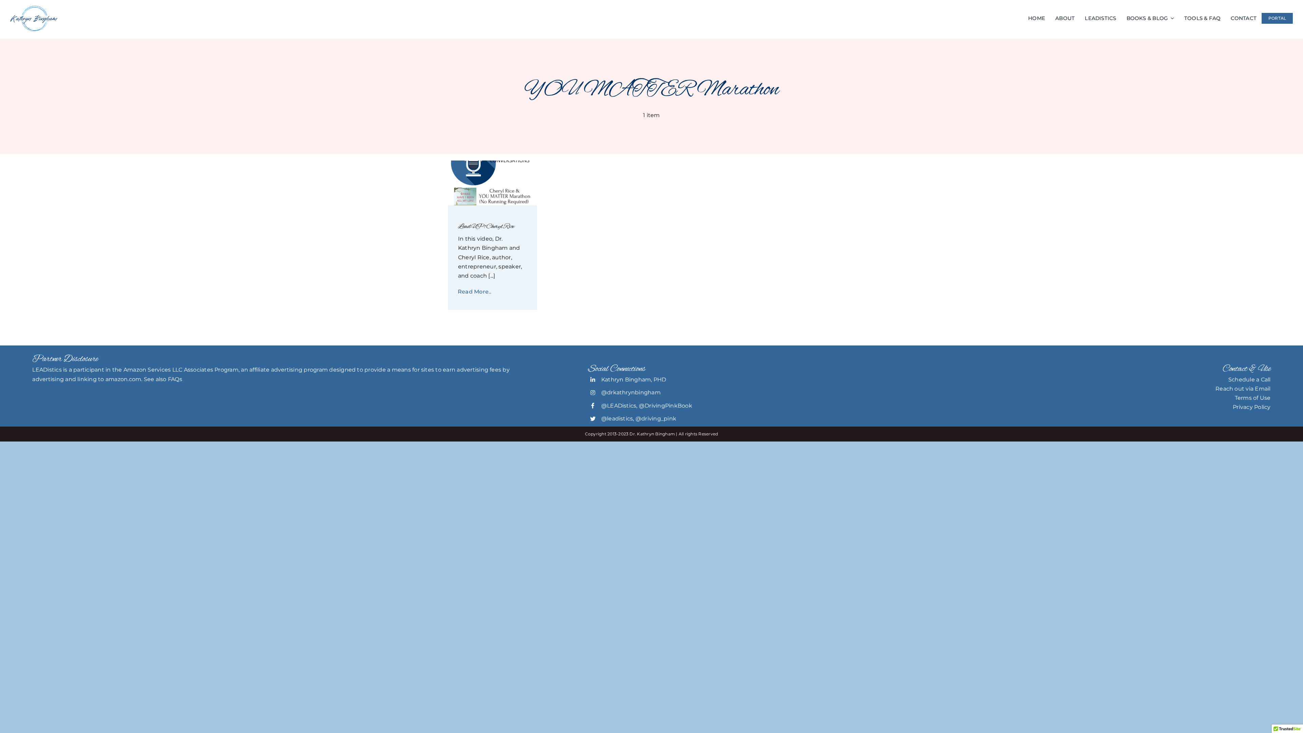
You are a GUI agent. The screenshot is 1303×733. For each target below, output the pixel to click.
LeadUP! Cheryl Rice (486, 226)
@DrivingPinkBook (665, 405)
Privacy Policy (1251, 407)
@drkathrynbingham (631, 392)
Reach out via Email (1243, 389)
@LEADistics (619, 405)
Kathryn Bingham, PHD (633, 379)
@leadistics (617, 418)
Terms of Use (1253, 398)
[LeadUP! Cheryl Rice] (492, 163)
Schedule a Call (1249, 379)
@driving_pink (656, 418)
